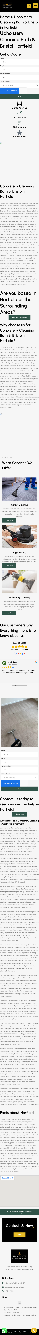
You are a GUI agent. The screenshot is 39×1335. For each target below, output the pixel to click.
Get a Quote (19, 127)
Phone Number (5, 74)
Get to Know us (19, 107)
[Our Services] (19, 113)
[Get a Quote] (19, 122)
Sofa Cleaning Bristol (11, 1310)
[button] (19, 1302)
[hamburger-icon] (35, 5)
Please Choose (5, 81)
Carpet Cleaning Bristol (29, 1307)
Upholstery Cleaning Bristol (13, 1312)
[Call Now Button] (34, 1330)
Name (2, 58)
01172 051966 (9, 1291)
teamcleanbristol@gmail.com (14, 1287)
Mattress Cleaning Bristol (12, 1315)
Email (2, 66)
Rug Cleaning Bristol (29, 1315)
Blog (17, 1307)
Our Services (19, 117)
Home (5, 17)
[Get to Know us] (19, 103)
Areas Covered (9, 1307)
